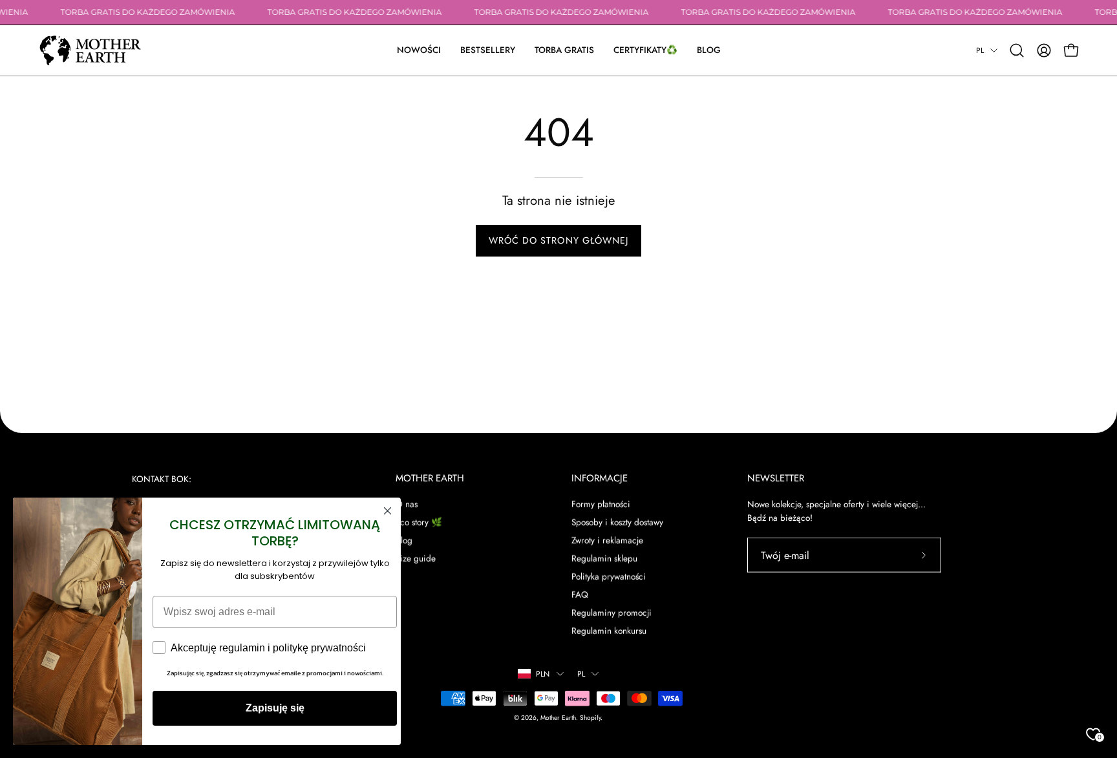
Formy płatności (600, 503)
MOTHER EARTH (430, 478)
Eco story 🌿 (419, 521)
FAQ (579, 594)
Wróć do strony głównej (559, 240)
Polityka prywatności (608, 576)
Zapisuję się (275, 707)
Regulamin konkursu (608, 630)
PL (980, 50)
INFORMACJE (599, 478)
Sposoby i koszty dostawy (617, 521)
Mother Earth (558, 717)
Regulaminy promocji (611, 612)
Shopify (590, 717)
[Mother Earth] (90, 50)
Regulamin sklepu (604, 557)
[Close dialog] (387, 511)
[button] (645, 50)
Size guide (416, 557)
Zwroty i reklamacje (607, 539)
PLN (543, 673)
